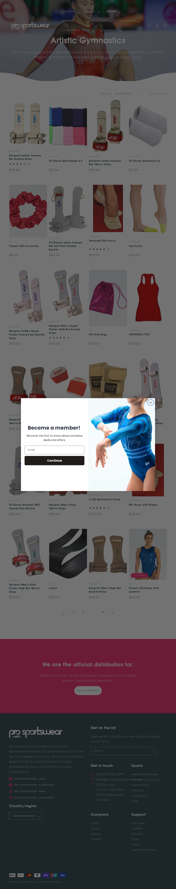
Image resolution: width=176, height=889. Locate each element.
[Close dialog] (151, 403)
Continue (54, 460)
